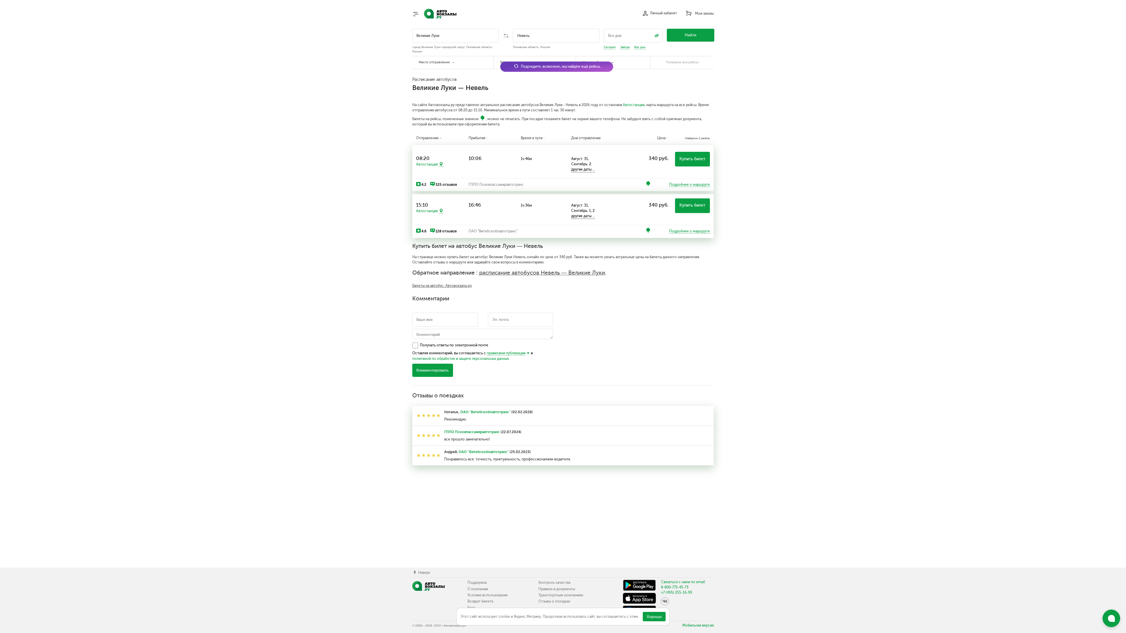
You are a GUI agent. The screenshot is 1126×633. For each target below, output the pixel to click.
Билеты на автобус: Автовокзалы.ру (442, 286)
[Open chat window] (1111, 618)
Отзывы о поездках (554, 601)
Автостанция (634, 105)
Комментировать (432, 370)
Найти (690, 35)
